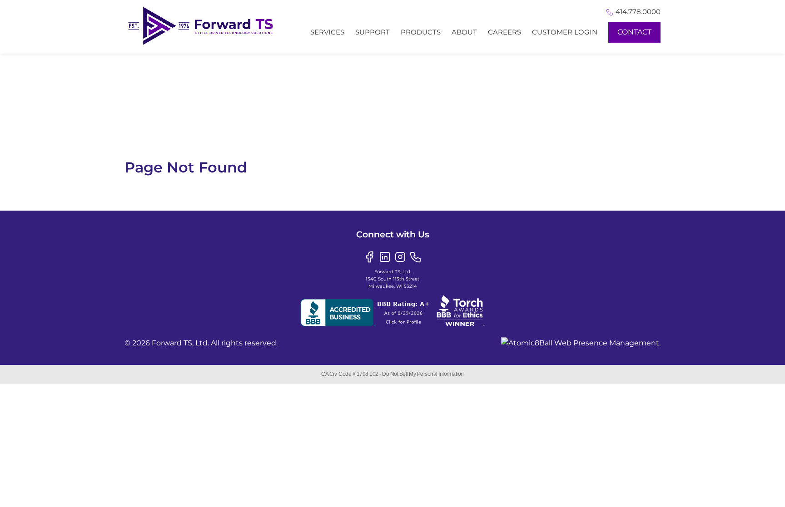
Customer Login (564, 32)
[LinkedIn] (385, 256)
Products (421, 32)
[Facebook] (369, 256)
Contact (634, 32)
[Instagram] (400, 256)
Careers (504, 32)
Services (327, 32)
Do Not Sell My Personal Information (423, 374)
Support (372, 32)
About (464, 32)
